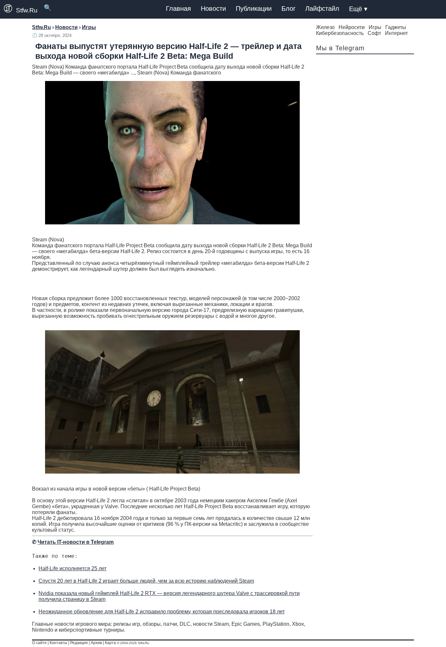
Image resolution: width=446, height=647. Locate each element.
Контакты (58, 642)
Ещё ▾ (358, 8)
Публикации (254, 8)
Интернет (396, 33)
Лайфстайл (322, 8)
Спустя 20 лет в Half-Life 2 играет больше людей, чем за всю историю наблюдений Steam (146, 581)
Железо (325, 27)
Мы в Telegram (340, 48)
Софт (374, 33)
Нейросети (352, 27)
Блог (288, 8)
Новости (213, 8)
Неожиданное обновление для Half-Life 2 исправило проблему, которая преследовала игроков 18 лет (162, 611)
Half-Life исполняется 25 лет (72, 568)
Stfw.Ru (27, 10)
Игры (375, 27)
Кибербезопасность (340, 33)
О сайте (39, 642)
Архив (96, 642)
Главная (178, 8)
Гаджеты (395, 27)
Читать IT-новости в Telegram (76, 542)
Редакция (79, 642)
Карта (110, 642)
